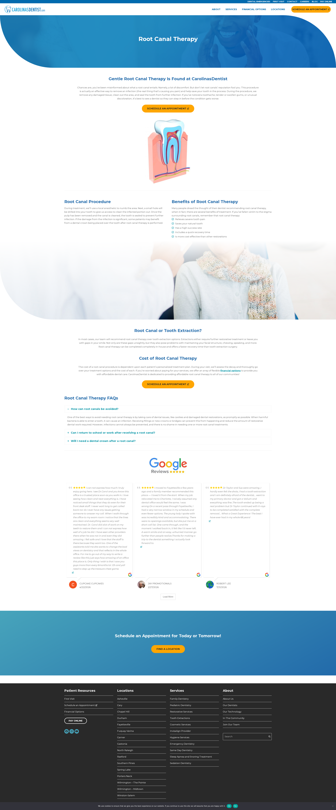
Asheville (122, 698)
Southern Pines (126, 763)
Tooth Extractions (180, 718)
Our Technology (232, 711)
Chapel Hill (123, 711)
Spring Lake (124, 769)
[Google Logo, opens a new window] (73, 572)
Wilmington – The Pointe (131, 782)
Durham (122, 718)
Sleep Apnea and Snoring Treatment (191, 756)
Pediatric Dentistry (180, 705)
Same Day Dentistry (181, 750)
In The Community (233, 718)
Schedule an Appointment (79, 705)
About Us (228, 698)
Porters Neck (124, 776)
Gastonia (122, 744)
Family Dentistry (179, 698)
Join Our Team (231, 724)
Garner (121, 737)
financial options (230, 370)
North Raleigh (125, 750)
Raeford (121, 756)
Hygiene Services (179, 737)
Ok (229, 806)
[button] (168, 409)
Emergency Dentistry (182, 744)
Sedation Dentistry (180, 763)
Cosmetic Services (180, 724)
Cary (119, 705)
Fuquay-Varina (125, 731)
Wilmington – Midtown (130, 789)
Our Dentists (230, 705)
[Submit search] (269, 736)
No (235, 806)
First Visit (69, 698)
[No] (332, 806)
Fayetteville (123, 724)
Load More (168, 596)
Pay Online (76, 720)
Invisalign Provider (180, 731)
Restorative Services (181, 711)
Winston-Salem (126, 795)
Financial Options (74, 711)
